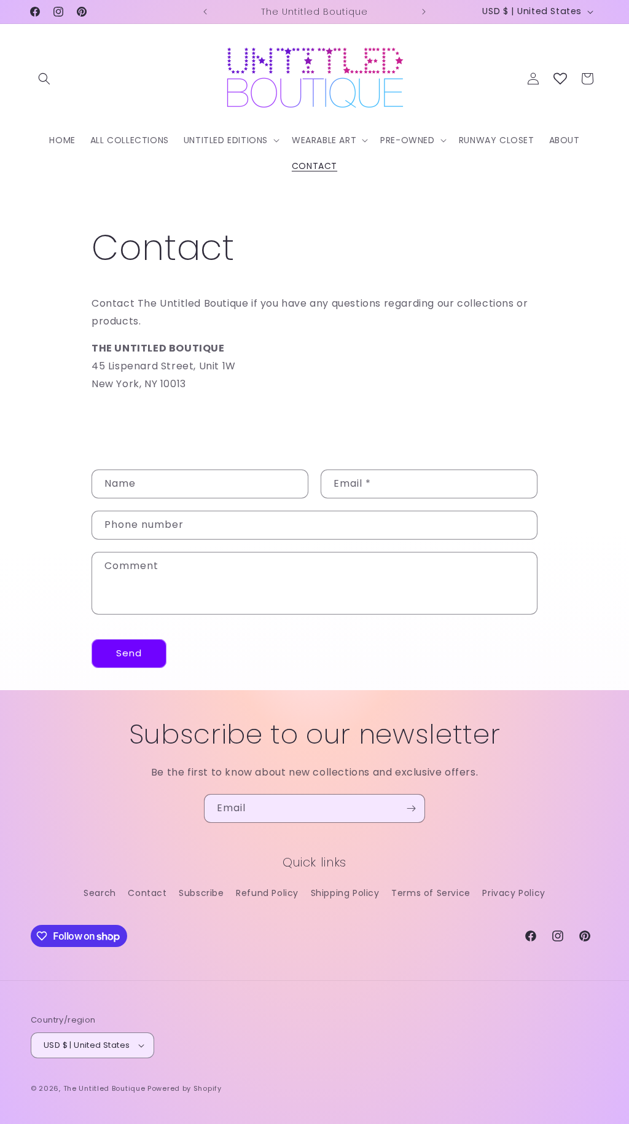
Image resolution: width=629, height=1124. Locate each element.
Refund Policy (267, 893)
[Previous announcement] (205, 11)
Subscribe (201, 893)
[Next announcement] (423, 11)
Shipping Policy (345, 893)
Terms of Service (431, 893)
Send (129, 652)
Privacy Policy (513, 893)
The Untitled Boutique (104, 1088)
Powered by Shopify (184, 1088)
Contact (147, 893)
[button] (44, 78)
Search (100, 893)
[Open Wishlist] (560, 78)
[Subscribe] (410, 808)
